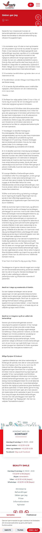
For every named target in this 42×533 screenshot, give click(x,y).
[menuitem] (21, 488)
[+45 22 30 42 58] (38, 17)
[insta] (21, 512)
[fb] (15, 512)
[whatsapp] (27, 512)
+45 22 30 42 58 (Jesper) (21, 474)
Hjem (7, 20)
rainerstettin (23, 476)
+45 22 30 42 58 (23, 445)
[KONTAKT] (38, 23)
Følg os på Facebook (22, 452)
